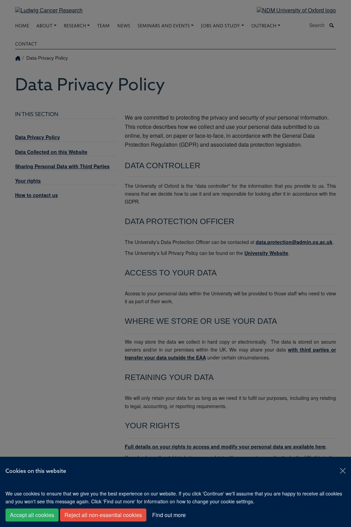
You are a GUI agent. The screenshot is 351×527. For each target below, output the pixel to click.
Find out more (169, 515)
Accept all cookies (32, 515)
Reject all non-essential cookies (103, 515)
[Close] (342, 470)
